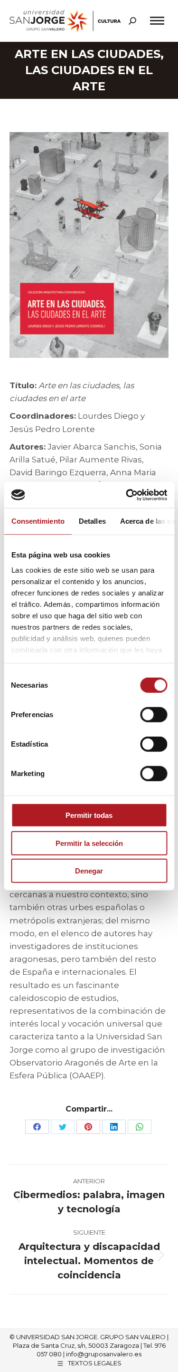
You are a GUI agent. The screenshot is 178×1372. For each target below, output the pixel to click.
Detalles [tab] (91, 521)
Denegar (89, 871)
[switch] (153, 714)
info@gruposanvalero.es (103, 1354)
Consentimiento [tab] (37, 521)
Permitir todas (89, 815)
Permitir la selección (89, 843)
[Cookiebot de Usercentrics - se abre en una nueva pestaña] (126, 495)
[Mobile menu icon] (157, 20)
